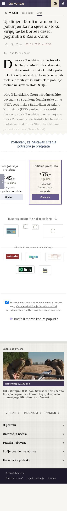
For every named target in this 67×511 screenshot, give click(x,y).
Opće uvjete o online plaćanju (44, 310)
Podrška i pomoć (14, 478)
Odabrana (45, 197)
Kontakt (52, 478)
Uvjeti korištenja (35, 478)
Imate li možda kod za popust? (35, 319)
